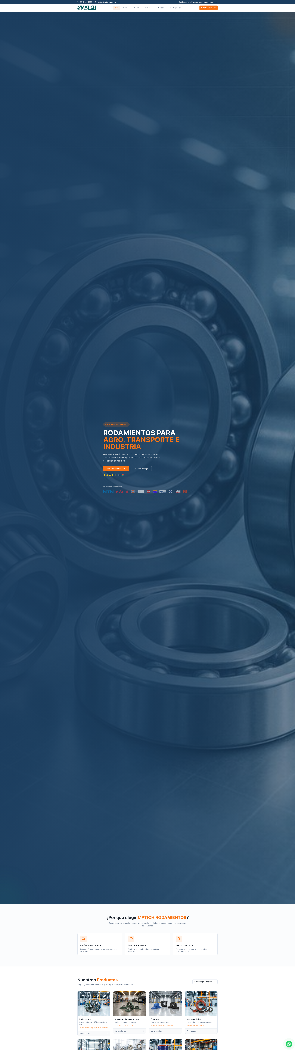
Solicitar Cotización (208, 8)
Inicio (116, 8)
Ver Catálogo (143, 469)
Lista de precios (175, 8)
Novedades (149, 8)
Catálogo (126, 8)
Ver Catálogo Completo (203, 982)
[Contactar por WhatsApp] (289, 1044)
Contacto (161, 8)
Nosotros (137, 8)
